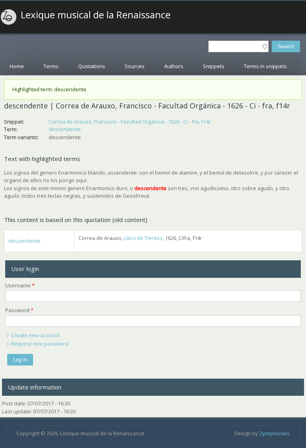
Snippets (213, 66)
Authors (173, 66)
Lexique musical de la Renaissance (96, 15)
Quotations (91, 66)
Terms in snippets (265, 66)
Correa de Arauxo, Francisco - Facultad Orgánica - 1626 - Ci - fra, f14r (130, 121)
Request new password (40, 343)
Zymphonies (274, 433)
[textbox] (238, 46)
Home (17, 66)
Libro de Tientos (143, 238)
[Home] (9, 17)
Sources (135, 66)
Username (20, 285)
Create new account (35, 335)
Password (19, 310)
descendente (65, 129)
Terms (51, 66)
